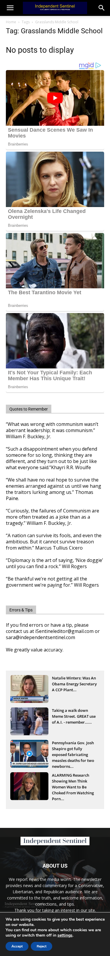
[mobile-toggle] (10, 8)
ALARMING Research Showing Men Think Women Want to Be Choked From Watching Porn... (73, 782)
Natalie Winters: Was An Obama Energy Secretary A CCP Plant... (74, 683)
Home (11, 21)
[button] (102, 8)
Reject (41, 946)
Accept (17, 946)
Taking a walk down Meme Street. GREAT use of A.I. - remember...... (74, 716)
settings (64, 935)
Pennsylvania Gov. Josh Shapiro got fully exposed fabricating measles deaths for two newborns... (73, 749)
